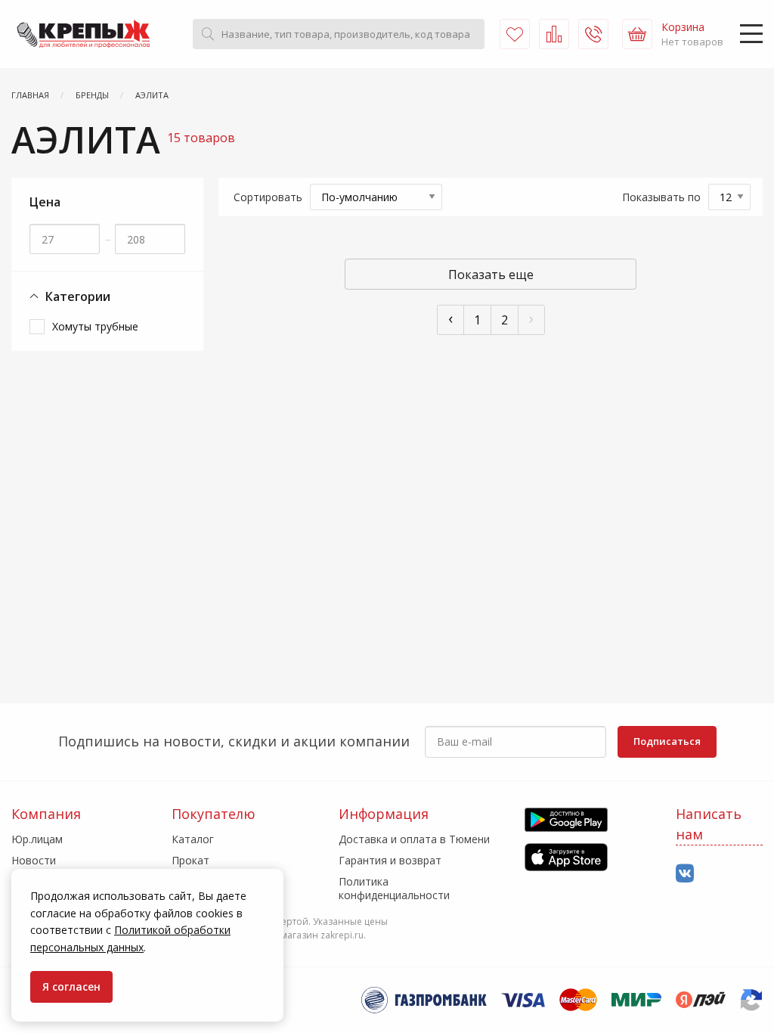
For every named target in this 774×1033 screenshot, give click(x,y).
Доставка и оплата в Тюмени (414, 839)
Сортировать (268, 197)
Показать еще (491, 274)
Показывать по (661, 197)
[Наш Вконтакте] (685, 873)
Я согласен (71, 986)
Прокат (190, 860)
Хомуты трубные (95, 326)
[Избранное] (515, 34)
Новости (33, 860)
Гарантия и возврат (390, 860)
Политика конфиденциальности (394, 888)
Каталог (193, 839)
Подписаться (667, 741)
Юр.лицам (37, 839)
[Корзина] (637, 34)
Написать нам (708, 824)
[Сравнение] (554, 34)
